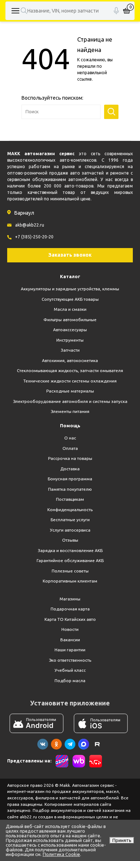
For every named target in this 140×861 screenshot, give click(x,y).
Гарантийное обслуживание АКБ (70, 560)
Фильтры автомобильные (70, 319)
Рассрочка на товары (70, 458)
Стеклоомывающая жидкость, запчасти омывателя (70, 370)
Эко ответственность (70, 660)
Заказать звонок (70, 255)
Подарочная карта (70, 608)
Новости (70, 629)
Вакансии (70, 639)
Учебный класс (70, 670)
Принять (121, 840)
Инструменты (70, 340)
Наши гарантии (70, 649)
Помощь (70, 425)
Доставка (70, 468)
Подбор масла (70, 680)
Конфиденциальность (70, 509)
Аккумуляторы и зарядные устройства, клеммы (70, 288)
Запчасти (70, 350)
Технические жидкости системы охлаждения (70, 381)
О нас (70, 438)
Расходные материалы (70, 391)
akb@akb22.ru (29, 225)
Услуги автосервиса (70, 530)
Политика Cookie (61, 854)
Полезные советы (70, 571)
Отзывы (70, 540)
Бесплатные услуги (70, 519)
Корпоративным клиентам (70, 581)
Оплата (70, 448)
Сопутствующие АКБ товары (70, 299)
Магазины (70, 598)
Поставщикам (70, 499)
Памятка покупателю (70, 489)
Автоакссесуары (70, 329)
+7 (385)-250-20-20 (34, 236)
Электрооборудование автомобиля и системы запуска (70, 401)
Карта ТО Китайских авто (70, 619)
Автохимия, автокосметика (70, 360)
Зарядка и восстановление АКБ (70, 550)
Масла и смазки (70, 309)
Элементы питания (70, 411)
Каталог (70, 276)
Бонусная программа (70, 478)
